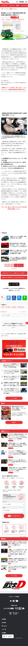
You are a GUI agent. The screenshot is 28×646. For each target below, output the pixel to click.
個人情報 (4, 622)
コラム (15, 9)
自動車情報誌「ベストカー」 (5, 2)
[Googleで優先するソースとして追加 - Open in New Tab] (14, 284)
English (11, 596)
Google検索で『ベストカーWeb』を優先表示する (14, 288)
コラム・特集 (8, 9)
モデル (4, 507)
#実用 (3, 19)
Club (21, 2)
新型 (18, 5)
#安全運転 (8, 19)
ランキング (4, 5)
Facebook (14, 601)
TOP (2, 9)
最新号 (14, 422)
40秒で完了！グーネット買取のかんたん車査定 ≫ (14, 273)
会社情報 (4, 619)
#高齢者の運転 (21, 19)
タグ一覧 (4, 629)
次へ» (20, 265)
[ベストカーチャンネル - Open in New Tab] (14, 349)
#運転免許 (14, 19)
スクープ (12, 5)
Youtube (17, 601)
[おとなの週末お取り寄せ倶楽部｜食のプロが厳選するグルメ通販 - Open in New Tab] (9, 609)
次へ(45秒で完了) (14, 516)
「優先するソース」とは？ (14, 290)
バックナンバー (14, 426)
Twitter (11, 601)
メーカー (5, 501)
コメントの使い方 (22, 311)
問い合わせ (4, 625)
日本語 (17, 596)
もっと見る (14, 398)
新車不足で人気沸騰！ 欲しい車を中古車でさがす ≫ (14, 277)
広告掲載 (4, 632)
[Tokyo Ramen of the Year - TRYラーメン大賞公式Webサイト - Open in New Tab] (14, 613)
